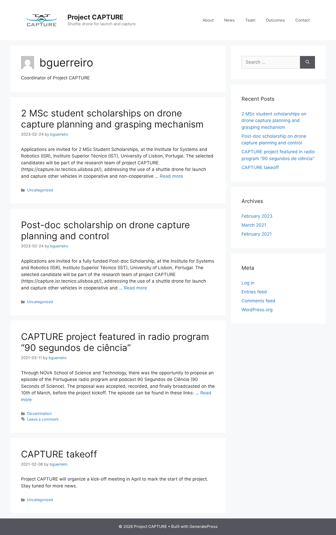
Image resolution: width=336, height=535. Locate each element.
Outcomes (275, 20)
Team (250, 20)
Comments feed (258, 300)
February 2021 (257, 234)
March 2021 (254, 225)
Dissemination (39, 413)
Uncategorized (40, 190)
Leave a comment (43, 419)
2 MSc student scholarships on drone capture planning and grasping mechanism (112, 119)
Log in (248, 283)
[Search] (307, 62)
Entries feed (254, 291)
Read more (171, 176)
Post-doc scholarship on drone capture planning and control (105, 230)
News (229, 20)
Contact (302, 20)
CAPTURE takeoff (59, 454)
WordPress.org (257, 309)
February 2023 (257, 216)
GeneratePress (204, 526)
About (208, 20)
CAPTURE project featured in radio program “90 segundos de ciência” (115, 342)
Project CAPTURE (95, 17)
